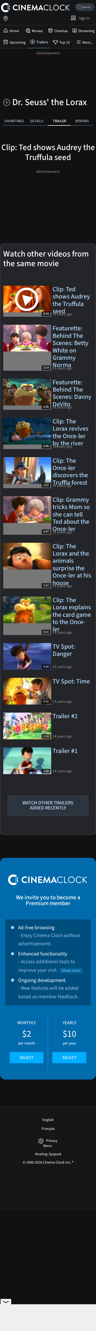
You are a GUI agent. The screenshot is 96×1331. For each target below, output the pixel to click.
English (48, 1120)
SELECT (26, 1058)
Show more (71, 970)
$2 (26, 1040)
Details (36, 121)
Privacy (52, 1140)
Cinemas (61, 31)
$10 (69, 1040)
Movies (37, 31)
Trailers (42, 42)
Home (14, 31)
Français (48, 1129)
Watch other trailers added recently (47, 805)
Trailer (59, 121)
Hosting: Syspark (48, 1154)
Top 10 (64, 42)
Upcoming (17, 42)
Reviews (82, 121)
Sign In (83, 18)
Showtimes (14, 121)
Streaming (86, 31)
